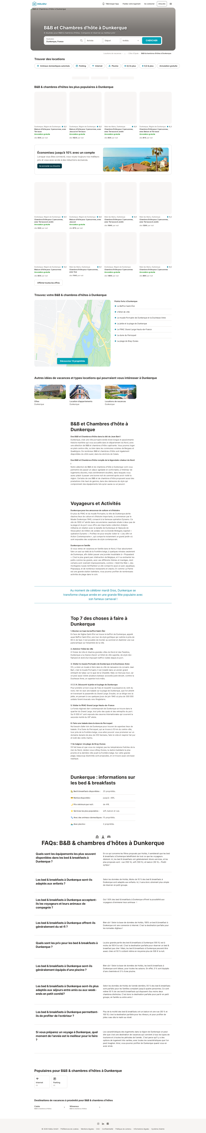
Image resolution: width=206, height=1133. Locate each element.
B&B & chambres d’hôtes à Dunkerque (156, 53)
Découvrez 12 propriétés (72, 361)
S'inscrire (161, 4)
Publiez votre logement (131, 4)
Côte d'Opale (133, 53)
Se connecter (149, 4)
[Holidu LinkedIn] (103, 1124)
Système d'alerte (157, 1129)
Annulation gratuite (168, 66)
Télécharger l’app (112, 4)
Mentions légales (87, 1129)
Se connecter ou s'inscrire (49, 166)
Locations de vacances (112, 53)
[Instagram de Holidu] (98, 1124)
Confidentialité (107, 1129)
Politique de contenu (123, 1129)
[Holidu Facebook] (108, 1124)
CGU (98, 1129)
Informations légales (141, 1129)
